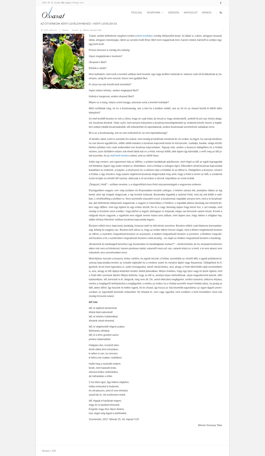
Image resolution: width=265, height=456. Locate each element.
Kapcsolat (190, 12)
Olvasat (45, 451)
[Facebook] (221, 3)
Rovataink (153, 12)
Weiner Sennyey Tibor (92, 30)
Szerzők (173, 12)
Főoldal (136, 12)
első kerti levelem (119, 155)
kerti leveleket (144, 36)
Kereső (206, 12)
